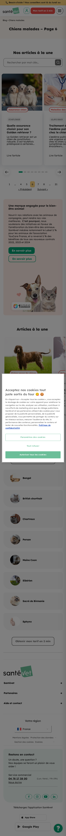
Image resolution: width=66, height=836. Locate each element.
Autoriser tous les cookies (33, 454)
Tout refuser (33, 446)
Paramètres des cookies (33, 437)
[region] (33, 418)
